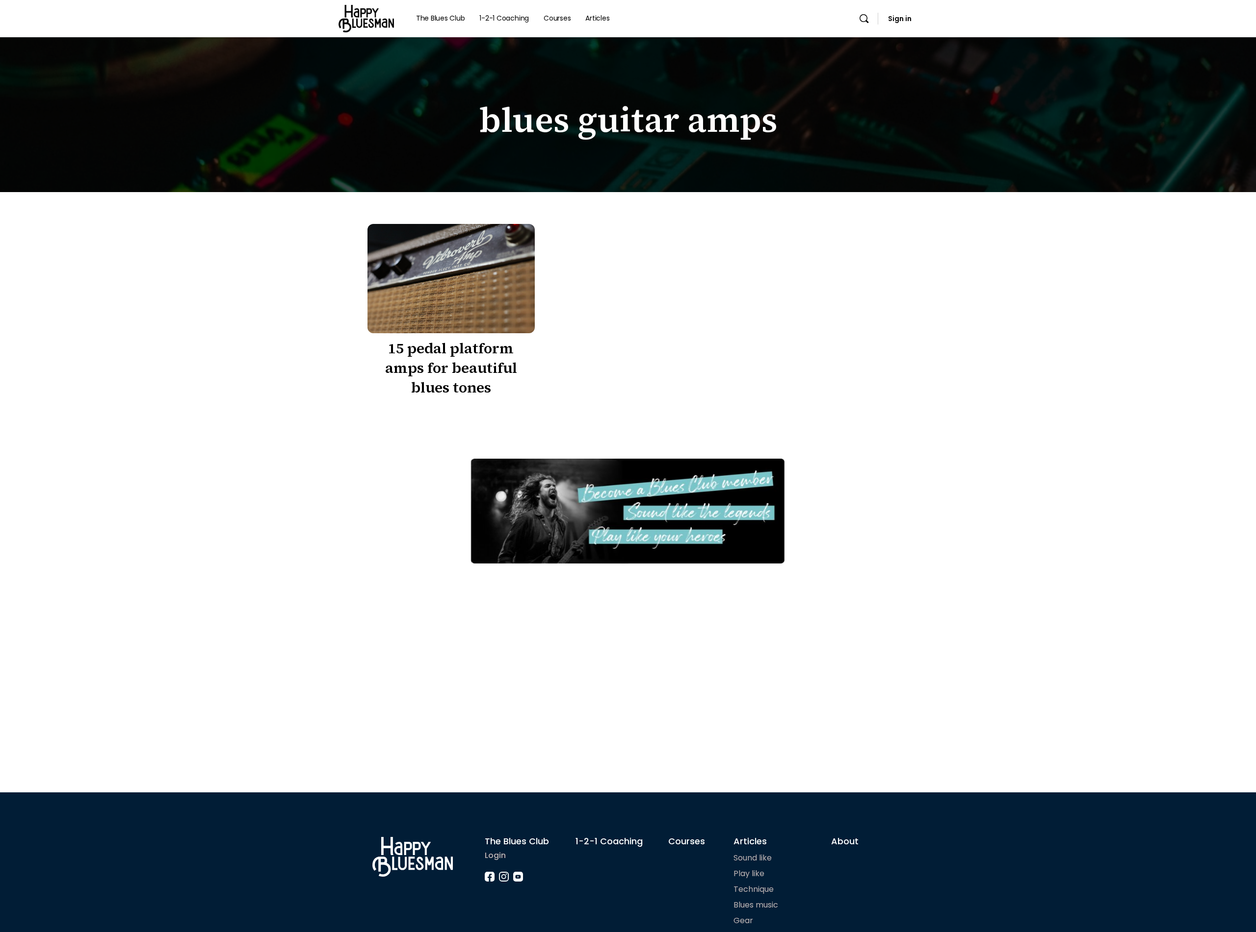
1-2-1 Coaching (609, 841)
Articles (750, 841)
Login (495, 855)
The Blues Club (517, 841)
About (845, 841)
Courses (686, 841)
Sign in (900, 19)
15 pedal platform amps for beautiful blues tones (451, 367)
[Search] (864, 19)
